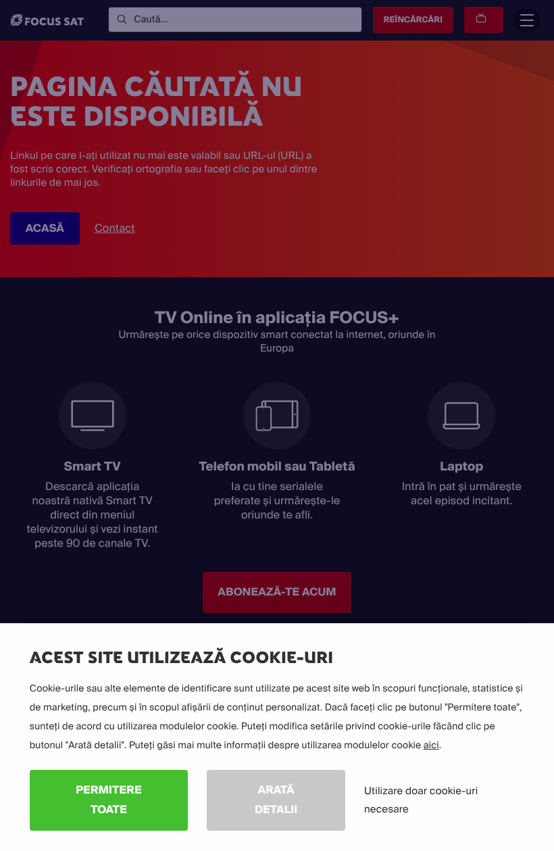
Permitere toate (108, 800)
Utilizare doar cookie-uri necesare (421, 800)
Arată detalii (276, 800)
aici (431, 745)
